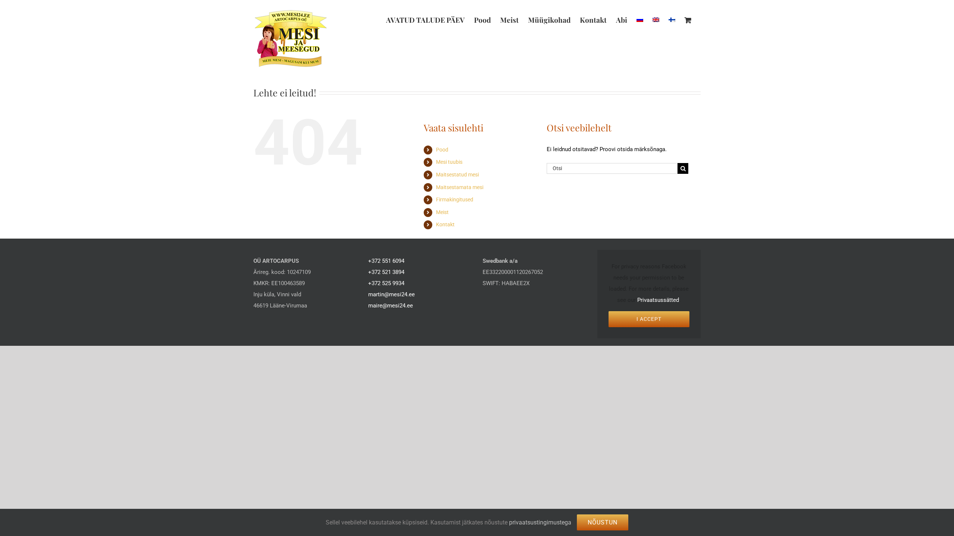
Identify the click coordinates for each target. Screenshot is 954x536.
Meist (442, 212)
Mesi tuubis (449, 162)
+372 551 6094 (386, 261)
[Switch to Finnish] (672, 19)
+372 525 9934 (386, 283)
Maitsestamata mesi (459, 187)
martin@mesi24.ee (391, 294)
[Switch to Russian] (639, 19)
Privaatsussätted (658, 300)
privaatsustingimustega (540, 522)
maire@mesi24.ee (390, 305)
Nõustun (602, 522)
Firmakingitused (454, 199)
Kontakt (445, 224)
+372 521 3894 (386, 272)
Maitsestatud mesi (457, 175)
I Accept (648, 319)
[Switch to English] (656, 19)
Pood (442, 150)
